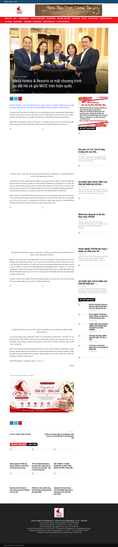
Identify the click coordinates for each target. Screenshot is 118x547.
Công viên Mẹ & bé (49, 22)
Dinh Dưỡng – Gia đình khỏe (32, 22)
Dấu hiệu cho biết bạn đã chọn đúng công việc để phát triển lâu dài (19, 490)
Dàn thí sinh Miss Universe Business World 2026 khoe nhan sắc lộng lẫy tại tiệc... (98, 306)
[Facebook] (51, 535)
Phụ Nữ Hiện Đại (24, 18)
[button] (113, 1)
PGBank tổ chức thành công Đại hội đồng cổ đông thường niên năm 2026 (41, 490)
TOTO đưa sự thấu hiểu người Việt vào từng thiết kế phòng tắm (98, 347)
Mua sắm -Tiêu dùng (63, 18)
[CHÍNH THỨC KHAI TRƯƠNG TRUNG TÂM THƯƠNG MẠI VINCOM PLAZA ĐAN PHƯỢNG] (83, 326)
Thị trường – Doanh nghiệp (13, 22)
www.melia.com (38, 361)
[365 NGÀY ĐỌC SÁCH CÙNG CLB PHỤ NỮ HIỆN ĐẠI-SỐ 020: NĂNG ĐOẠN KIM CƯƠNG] (93, 172)
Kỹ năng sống (51, 18)
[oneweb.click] (42, 396)
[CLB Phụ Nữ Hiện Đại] (93, 112)
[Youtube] (66, 535)
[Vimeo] (61, 535)
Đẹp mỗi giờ (76, 18)
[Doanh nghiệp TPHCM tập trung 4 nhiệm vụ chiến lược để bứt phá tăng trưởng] (20, 455)
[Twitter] (56, 535)
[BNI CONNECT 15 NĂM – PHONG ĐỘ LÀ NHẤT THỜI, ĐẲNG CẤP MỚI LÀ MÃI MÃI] (64, 455)
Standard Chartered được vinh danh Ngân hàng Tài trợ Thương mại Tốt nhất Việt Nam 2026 (63, 491)
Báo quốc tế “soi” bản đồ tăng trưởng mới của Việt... (91, 150)
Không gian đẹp (93, 18)
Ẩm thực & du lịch (106, 18)
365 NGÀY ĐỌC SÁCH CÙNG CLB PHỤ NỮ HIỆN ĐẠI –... (92, 282)
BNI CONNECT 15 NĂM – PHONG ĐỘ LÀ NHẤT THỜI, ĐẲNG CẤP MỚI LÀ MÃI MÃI (63, 466)
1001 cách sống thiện (38, 18)
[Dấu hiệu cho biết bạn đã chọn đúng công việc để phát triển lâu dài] (20, 479)
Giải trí (84, 18)
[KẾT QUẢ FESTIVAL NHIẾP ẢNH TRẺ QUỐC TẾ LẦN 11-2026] (83, 338)
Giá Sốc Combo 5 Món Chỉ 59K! (20, 434)
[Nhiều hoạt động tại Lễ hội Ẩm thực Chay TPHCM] (93, 204)
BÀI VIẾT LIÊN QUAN (18, 444)
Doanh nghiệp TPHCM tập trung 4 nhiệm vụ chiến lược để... (92, 250)
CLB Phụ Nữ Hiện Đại (63, 22)
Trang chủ (8, 18)
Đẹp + (15, 18)
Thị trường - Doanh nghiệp (24, 25)
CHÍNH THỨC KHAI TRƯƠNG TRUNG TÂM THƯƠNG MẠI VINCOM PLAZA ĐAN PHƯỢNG (98, 327)
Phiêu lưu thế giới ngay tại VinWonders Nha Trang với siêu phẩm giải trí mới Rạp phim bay (59, 436)
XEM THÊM (32, 444)
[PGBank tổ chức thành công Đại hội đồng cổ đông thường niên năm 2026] (42, 479)
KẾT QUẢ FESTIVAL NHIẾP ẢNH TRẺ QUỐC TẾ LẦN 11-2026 (98, 337)
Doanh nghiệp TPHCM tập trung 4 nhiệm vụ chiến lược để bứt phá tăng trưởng (19, 466)
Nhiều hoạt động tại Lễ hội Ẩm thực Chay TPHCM (91, 215)
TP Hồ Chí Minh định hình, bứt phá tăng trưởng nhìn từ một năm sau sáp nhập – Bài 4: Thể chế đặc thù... (41, 467)
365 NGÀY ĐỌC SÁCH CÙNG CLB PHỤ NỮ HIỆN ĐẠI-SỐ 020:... (92, 183)
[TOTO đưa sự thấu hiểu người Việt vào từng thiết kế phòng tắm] (83, 348)
